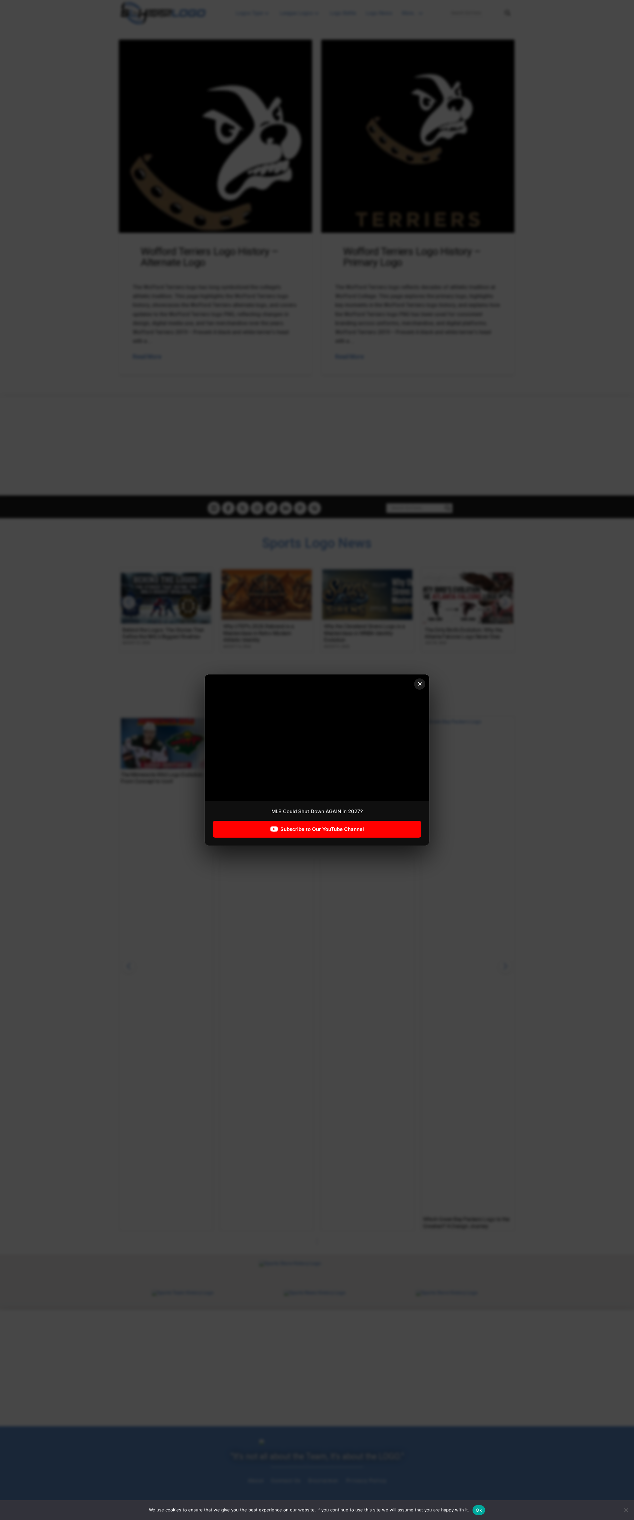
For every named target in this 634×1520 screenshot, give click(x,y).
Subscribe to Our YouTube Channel (322, 829)
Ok (479, 1510)
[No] (625, 1510)
